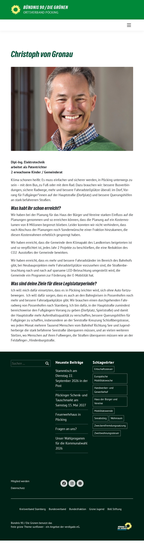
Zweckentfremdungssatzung (110, 425)
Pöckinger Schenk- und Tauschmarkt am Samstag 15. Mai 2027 (71, 400)
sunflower (38, 526)
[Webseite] (80, 483)
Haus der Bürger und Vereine (105, 401)
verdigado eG (72, 526)
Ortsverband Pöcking (40, 12)
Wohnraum (116, 418)
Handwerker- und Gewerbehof (103, 390)
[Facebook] (63, 483)
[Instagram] (72, 483)
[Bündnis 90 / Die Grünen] (16, 9)
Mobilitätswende (103, 410)
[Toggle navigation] (129, 25)
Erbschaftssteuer (103, 369)
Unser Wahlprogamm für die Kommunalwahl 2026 (71, 443)
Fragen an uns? (66, 429)
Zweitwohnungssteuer (106, 433)
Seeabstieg (100, 418)
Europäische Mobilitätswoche (103, 378)
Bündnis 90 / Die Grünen (45, 7)
